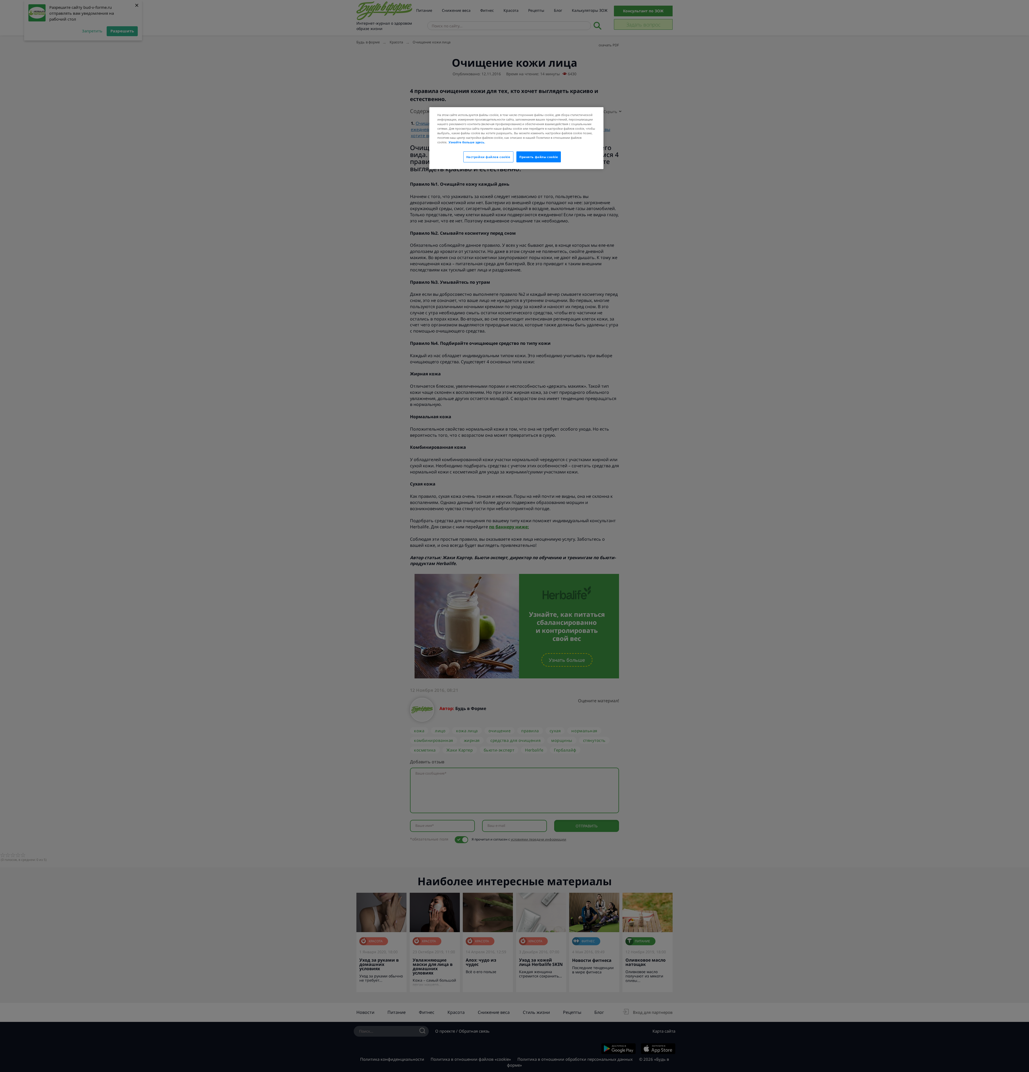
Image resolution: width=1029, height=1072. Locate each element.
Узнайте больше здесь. (467, 142)
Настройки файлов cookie (488, 157)
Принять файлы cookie (538, 157)
